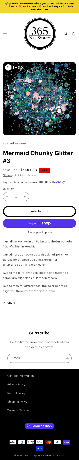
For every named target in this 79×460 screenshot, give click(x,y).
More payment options (39, 232)
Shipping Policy (17, 401)
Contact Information (20, 376)
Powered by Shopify (53, 455)
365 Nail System (33, 455)
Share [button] (11, 302)
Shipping (7, 175)
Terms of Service (18, 410)
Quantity (8, 189)
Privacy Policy (16, 384)
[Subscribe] (67, 358)
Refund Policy (16, 393)
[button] (5, 33)
